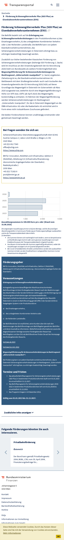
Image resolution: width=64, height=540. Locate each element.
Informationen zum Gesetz (13, 523)
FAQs (3, 515)
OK (58, 536)
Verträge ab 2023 (9, 342)
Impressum (6, 498)
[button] (6, 452)
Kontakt (5, 494)
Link (40, 293)
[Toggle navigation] (58, 5)
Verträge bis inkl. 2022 (11, 347)
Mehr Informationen (12, 533)
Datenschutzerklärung (11, 502)
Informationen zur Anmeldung (15, 519)
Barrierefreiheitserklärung (12, 506)
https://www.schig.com (13, 150)
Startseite (5, 13)
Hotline (4, 509)
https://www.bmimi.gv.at (14, 177)
